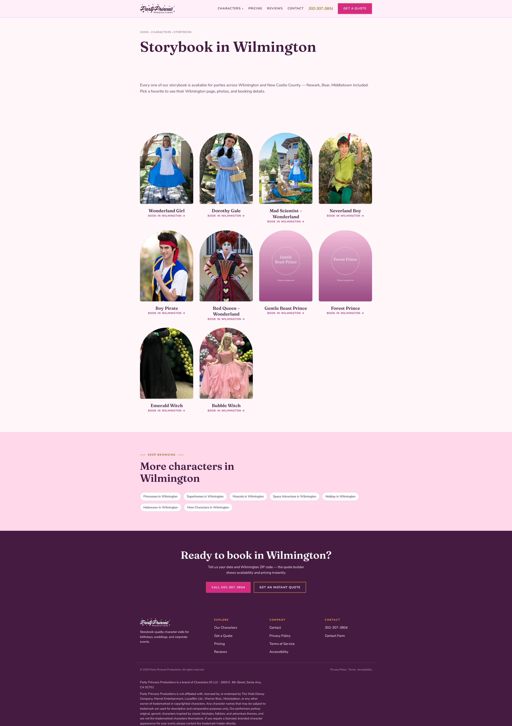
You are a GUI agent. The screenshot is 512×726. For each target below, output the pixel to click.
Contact (296, 8)
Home (144, 32)
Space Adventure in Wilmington (294, 496)
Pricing (255, 8)
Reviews (275, 8)
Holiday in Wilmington (340, 496)
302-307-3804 (320, 8)
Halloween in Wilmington (160, 507)
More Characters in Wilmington (208, 507)
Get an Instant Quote (279, 587)
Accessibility (278, 651)
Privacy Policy (280, 635)
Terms (352, 669)
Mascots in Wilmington (248, 496)
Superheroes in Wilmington (205, 496)
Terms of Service (282, 643)
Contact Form (335, 635)
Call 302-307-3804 (228, 587)
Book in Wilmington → (166, 216)
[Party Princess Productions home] (157, 8)
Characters (231, 8)
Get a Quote (354, 8)
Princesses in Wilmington (160, 496)
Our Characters (225, 627)
